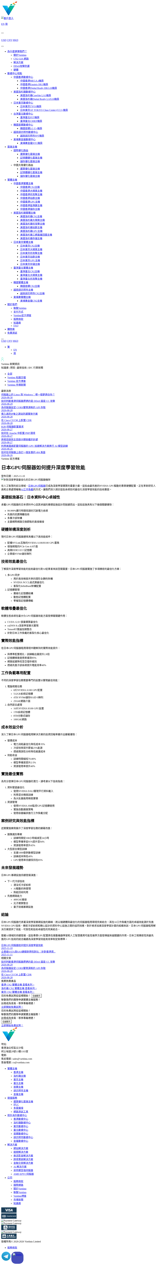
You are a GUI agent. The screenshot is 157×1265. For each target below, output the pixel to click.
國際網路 (18, 1185)
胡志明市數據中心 (23, 1137)
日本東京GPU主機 (30, 260)
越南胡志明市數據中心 (25, 132)
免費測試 (12, 333)
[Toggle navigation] (2, 46)
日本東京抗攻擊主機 (31, 253)
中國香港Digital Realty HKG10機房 (38, 88)
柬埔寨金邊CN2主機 (31, 300)
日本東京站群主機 (30, 256)
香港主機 (18, 1072)
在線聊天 (36, 996)
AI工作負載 (27, 489)
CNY (9, 40)
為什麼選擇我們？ (17, 51)
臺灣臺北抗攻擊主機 (31, 278)
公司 (9, 1177)
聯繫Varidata (19, 308)
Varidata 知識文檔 (16, 377)
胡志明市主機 (20, 1090)
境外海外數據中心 (17, 1115)
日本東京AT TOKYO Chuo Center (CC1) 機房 (44, 110)
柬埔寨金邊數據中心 (24, 139)
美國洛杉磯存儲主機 (31, 238)
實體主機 (12, 179)
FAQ (15, 325)
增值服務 (12, 1098)
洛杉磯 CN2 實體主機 (19, 988)
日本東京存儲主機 (30, 264)
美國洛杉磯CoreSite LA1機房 (35, 95)
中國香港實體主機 (23, 183)
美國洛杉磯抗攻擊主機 (32, 223)
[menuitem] (8, 347)
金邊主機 (18, 1094)
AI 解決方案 (20, 1166)
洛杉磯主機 (19, 1076)
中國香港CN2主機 (30, 187)
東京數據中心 (20, 1126)
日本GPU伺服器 (37, 486)
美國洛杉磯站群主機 (31, 227)
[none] (81, 350)
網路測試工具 (20, 1111)
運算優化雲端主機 (30, 154)
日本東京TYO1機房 (30, 106)
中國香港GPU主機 (30, 201)
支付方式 (18, 311)
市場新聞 (18, 1199)
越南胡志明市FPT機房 (32, 135)
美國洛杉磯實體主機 (24, 212)
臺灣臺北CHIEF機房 (31, 121)
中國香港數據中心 (23, 77)
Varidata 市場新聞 (16, 385)
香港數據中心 (20, 1119)
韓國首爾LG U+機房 (31, 128)
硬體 (15, 69)
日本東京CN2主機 (30, 245)
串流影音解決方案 (23, 1155)
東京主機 (18, 1079)
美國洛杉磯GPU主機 (31, 231)
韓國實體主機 (20, 282)
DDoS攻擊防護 (21, 66)
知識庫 (17, 322)
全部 (9, 374)
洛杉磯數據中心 (22, 1122)
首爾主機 (18, 1087)
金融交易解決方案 (23, 1163)
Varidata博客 (19, 1196)
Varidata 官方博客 (16, 381)
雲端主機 (12, 146)
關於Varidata (19, 55)
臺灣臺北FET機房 (29, 117)
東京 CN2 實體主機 (17, 992)
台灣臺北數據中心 (23, 113)
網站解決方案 (20, 1148)
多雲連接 (18, 1108)
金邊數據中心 (20, 1141)
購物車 (11, 329)
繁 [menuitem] (8, 347)
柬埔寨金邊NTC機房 (31, 143)
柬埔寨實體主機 (22, 297)
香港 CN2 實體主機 (17, 984)
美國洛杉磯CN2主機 (31, 216)
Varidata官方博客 (22, 315)
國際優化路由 (20, 150)
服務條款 (18, 319)
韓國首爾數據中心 (23, 124)
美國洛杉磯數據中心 (24, 91)
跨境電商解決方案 (23, 1159)
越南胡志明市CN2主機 (32, 293)
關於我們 (12, 304)
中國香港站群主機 (30, 198)
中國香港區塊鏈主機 (31, 205)
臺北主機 (18, 1083)
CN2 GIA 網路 (21, 58)
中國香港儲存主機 (30, 209)
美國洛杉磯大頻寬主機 (32, 220)
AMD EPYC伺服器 (23, 1174)
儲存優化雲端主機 (30, 161)
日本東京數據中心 (23, 102)
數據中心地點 (14, 73)
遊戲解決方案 (20, 1152)
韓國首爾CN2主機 (30, 286)
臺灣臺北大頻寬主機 (31, 275)
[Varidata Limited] (20, 14)
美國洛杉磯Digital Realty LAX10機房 (39, 99)
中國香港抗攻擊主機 (31, 194)
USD (3, 40)
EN (3, 24)
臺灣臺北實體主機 (23, 267)
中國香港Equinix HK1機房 (34, 84)
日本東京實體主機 (23, 242)
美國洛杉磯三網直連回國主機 (36, 234)
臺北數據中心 (20, 1130)
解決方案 (18, 62)
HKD (15, 40)
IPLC (16, 1104)
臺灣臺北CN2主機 (30, 271)
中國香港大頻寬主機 (31, 190)
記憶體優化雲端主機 (31, 157)
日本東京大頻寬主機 (31, 249)
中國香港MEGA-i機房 (32, 80)
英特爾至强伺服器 (23, 1170)
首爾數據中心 (20, 1133)
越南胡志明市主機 (23, 289)
